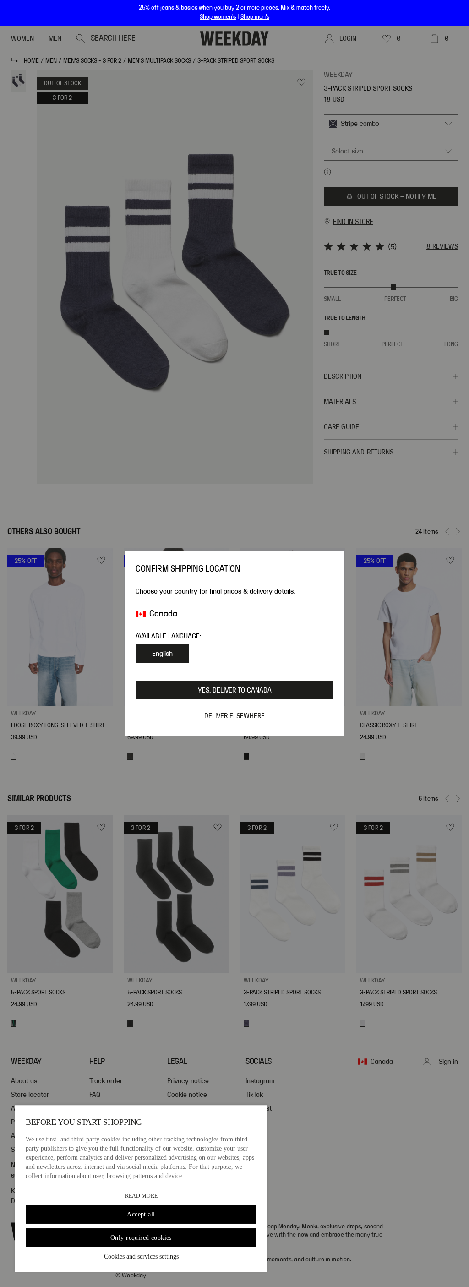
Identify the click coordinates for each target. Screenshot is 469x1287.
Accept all (141, 1214)
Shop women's (218, 17)
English (162, 653)
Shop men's (254, 17)
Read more (141, 1196)
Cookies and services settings (141, 1256)
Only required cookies (141, 1237)
